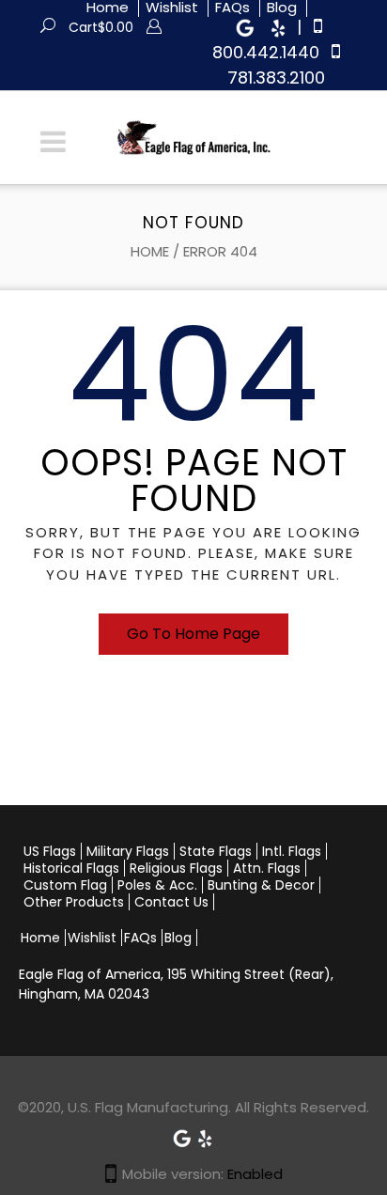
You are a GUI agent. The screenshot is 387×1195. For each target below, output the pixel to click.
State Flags (215, 851)
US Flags (49, 851)
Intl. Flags (291, 851)
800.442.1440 (265, 52)
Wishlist (92, 937)
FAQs (140, 937)
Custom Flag (65, 885)
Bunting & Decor (261, 885)
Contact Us (171, 901)
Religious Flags (176, 868)
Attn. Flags (267, 868)
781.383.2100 (276, 77)
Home (150, 251)
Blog (178, 937)
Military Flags (127, 851)
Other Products (73, 901)
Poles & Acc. (157, 885)
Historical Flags (71, 868)
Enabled (255, 1174)
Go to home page (193, 633)
